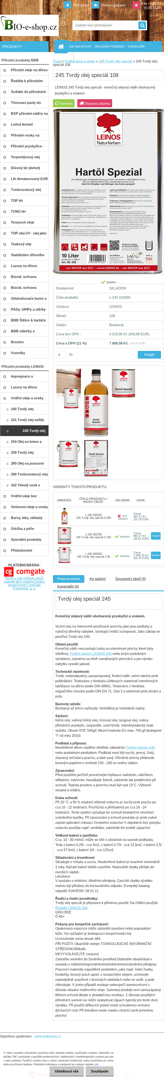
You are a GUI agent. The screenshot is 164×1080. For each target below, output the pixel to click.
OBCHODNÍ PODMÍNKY (110, 46)
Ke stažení (98, 579)
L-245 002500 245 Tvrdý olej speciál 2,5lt (93, 555)
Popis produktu (68, 579)
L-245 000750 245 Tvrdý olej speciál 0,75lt (93, 536)
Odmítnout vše (67, 1071)
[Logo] (29, 25)
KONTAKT (66, 57)
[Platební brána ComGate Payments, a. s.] (24, 568)
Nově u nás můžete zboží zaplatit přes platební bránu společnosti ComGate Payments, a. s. (24, 583)
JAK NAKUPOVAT (80, 46)
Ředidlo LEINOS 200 (71, 908)
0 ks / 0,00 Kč (151, 3)
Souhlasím (99, 1071)
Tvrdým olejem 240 (140, 747)
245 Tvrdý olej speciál (115, 61)
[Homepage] (62, 46)
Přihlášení (81, 5)
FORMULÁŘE (136, 46)
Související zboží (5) (130, 579)
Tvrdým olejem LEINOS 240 (90, 654)
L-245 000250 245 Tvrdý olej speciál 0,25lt (93, 516)
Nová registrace (113, 5)
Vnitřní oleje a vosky (80, 61)
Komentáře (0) (68, 586)
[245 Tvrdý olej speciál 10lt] (69, 369)
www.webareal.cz (47, 1036)
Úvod (57, 61)
